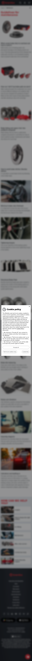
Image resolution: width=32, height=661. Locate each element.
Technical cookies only (9, 351)
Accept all (16, 347)
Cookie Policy (20, 328)
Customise (26, 351)
